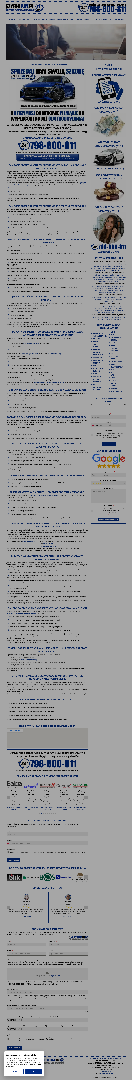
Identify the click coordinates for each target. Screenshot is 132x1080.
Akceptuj (33, 1071)
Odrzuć (15, 1071)
